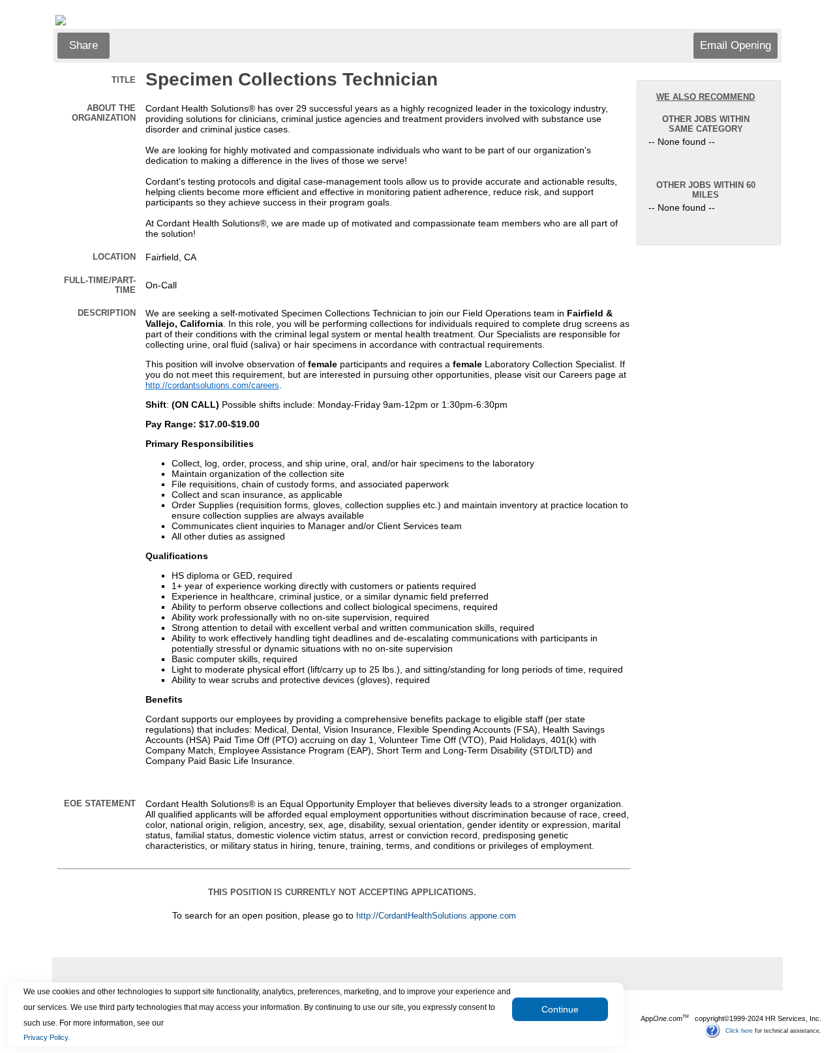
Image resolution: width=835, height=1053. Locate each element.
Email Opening (735, 45)
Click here (739, 1030)
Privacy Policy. (46, 1037)
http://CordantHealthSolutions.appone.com (436, 916)
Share (83, 45)
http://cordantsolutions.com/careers (212, 385)
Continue (560, 1009)
